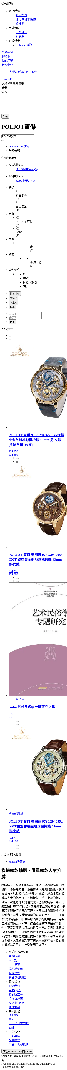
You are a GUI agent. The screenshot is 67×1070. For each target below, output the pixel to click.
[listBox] (33, 329)
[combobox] (33, 128)
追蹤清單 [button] (14, 71)
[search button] (2, 140)
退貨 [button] (23, 71)
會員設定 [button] (31, 71)
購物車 (5, 56)
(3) (27, 169)
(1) (25, 180)
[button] (33, 24)
